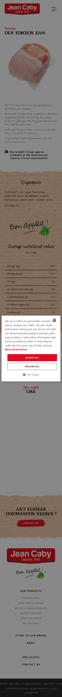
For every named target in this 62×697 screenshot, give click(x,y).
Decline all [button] (32, 366)
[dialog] (31, 349)
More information (16, 349)
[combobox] (54, 320)
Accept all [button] (32, 357)
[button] (31, 375)
